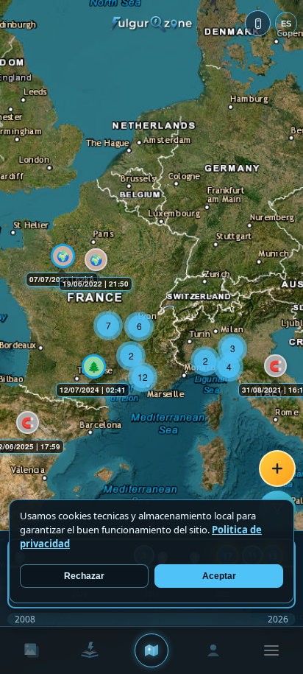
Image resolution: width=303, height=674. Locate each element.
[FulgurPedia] (89, 650)
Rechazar (84, 576)
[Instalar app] (258, 23)
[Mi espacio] (213, 650)
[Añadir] (277, 468)
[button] (272, 362)
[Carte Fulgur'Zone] (151, 650)
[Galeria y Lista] (31, 650)
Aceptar (219, 576)
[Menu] (271, 650)
